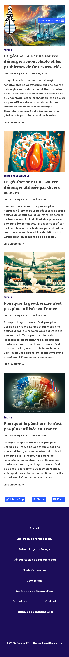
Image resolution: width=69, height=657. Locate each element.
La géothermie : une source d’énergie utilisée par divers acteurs (32, 187)
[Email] (15, 2)
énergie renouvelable (16, 176)
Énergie (8, 50)
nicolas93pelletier (18, 73)
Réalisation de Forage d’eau (34, 591)
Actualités (20, 601)
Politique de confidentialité (34, 611)
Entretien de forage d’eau (34, 538)
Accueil (34, 528)
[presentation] (34, 151)
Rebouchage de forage (34, 549)
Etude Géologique (34, 570)
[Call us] (24, 2)
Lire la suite (14, 122)
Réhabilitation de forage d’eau (34, 559)
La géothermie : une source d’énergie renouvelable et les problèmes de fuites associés (32, 62)
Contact (50, 601)
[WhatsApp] (6, 2)
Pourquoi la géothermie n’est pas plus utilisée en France (33, 306)
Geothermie (34, 580)
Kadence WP (34, 647)
